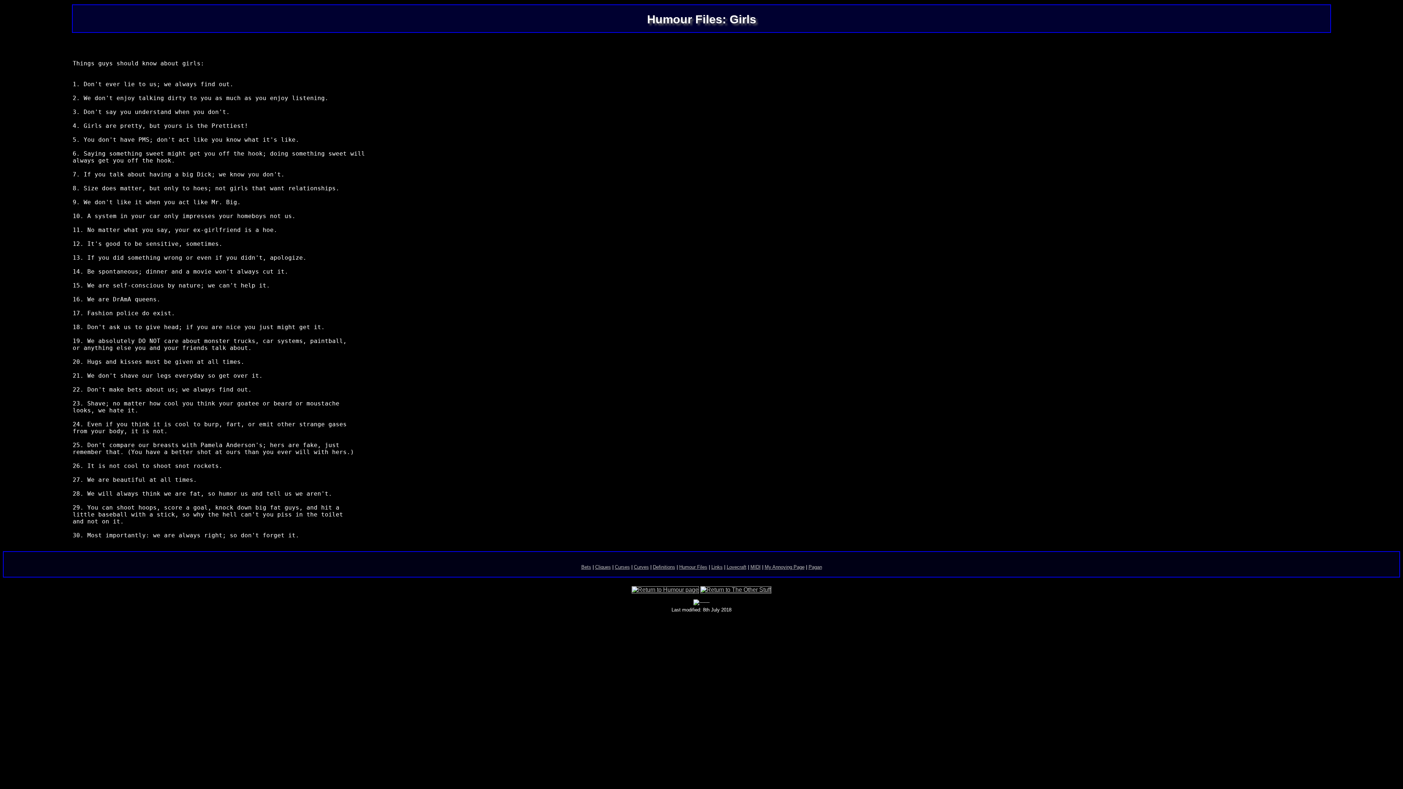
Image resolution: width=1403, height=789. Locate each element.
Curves (641, 567)
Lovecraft (736, 567)
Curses (622, 567)
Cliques (603, 567)
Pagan (815, 567)
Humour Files (693, 567)
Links (717, 567)
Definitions (664, 567)
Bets (586, 567)
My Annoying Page (785, 567)
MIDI (755, 567)
